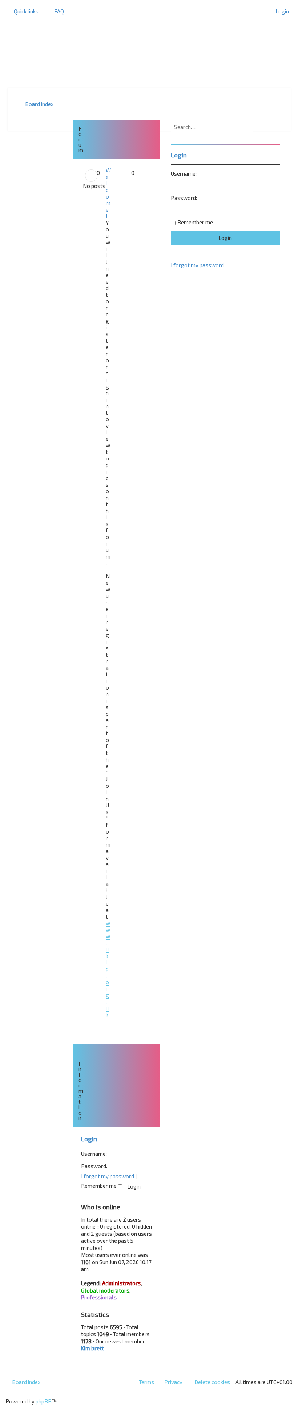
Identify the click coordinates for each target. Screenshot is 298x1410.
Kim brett (92, 1348)
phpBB (44, 1401)
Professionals (99, 1297)
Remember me (99, 1185)
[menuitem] (56, 11)
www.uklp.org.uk (108, 969)
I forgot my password (107, 1176)
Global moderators (105, 1290)
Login (89, 1139)
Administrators (121, 1283)
